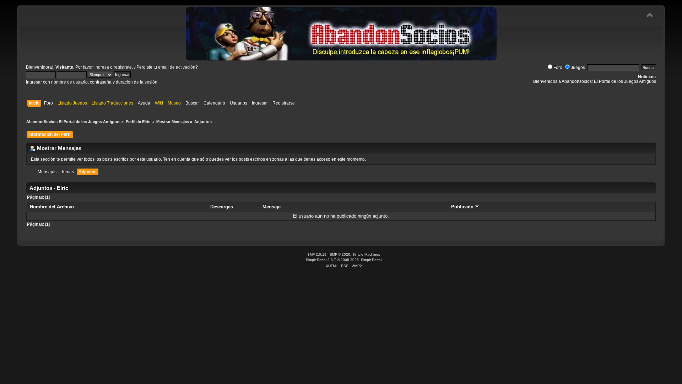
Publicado (463, 206)
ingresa (101, 67)
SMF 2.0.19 (316, 254)
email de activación (176, 67)
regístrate (123, 67)
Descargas (221, 206)
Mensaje (271, 206)
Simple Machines (366, 254)
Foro (557, 67)
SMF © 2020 (340, 254)
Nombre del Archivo (52, 206)
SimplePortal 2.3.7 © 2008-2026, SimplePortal (343, 260)
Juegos (578, 67)
